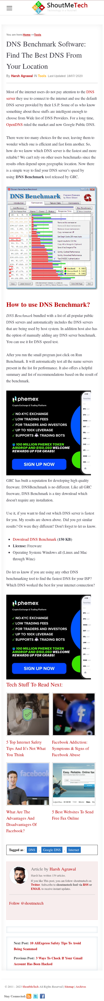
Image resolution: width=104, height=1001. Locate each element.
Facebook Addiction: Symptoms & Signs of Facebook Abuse (70, 748)
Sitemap (69, 986)
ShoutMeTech (30, 986)
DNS (32, 849)
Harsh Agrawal (22, 76)
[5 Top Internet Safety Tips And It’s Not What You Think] (28, 714)
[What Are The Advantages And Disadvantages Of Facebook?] (28, 784)
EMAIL (36, 889)
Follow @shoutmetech (26, 903)
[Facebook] (42, 996)
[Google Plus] (49, 996)
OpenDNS (14, 124)
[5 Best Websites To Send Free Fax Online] (74, 784)
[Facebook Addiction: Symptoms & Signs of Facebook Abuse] (74, 714)
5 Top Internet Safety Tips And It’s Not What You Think (26, 748)
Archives (81, 986)
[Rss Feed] (28, 996)
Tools (37, 34)
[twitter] (35, 996)
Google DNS (52, 849)
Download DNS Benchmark (34, 539)
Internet (73, 849)
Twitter (35, 885)
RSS (86, 885)
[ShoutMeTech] (60, 7)
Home (26, 34)
